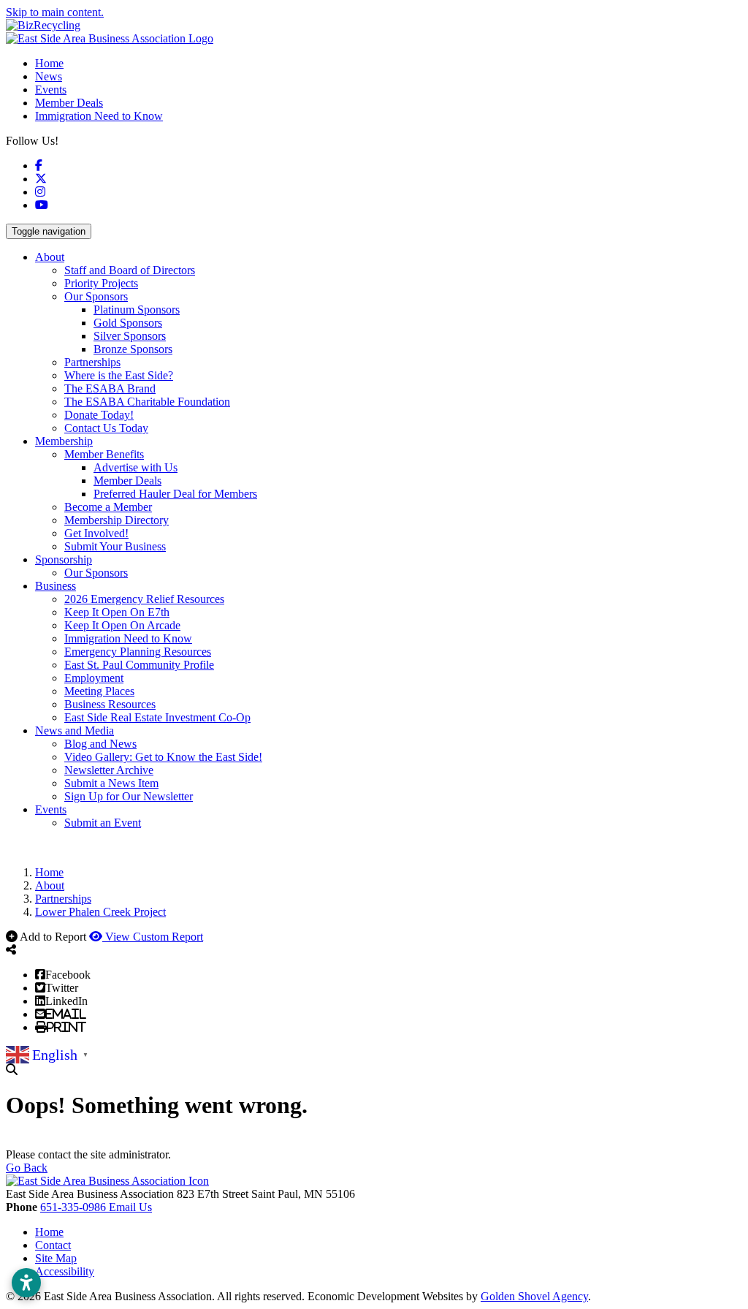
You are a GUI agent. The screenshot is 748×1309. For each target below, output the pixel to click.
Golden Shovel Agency (534, 1296)
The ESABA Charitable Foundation (147, 401)
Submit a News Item (111, 783)
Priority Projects (101, 283)
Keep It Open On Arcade (122, 625)
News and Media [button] (74, 730)
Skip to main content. (55, 12)
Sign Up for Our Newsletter (128, 796)
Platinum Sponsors (137, 309)
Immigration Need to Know (99, 116)
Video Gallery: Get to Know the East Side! (163, 757)
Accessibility (64, 1271)
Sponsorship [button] (63, 559)
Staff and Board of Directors (129, 270)
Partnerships (92, 362)
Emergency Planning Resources (137, 651)
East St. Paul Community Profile (139, 665)
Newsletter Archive (108, 770)
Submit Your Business (115, 546)
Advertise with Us (136, 467)
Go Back (26, 1167)
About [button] (49, 257)
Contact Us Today (106, 428)
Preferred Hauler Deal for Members (175, 493)
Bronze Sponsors (133, 349)
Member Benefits (104, 454)
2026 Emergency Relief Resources (144, 599)
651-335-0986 (74, 1207)
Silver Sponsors (130, 336)
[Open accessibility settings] (26, 1282)
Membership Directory (116, 520)
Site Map (56, 1258)
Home (49, 63)
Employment (93, 678)
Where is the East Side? (118, 375)
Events (50, 89)
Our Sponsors (96, 296)
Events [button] (50, 809)
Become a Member (108, 507)
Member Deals (69, 102)
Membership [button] (64, 441)
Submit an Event (102, 822)
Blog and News (100, 743)
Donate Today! (99, 415)
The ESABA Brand (110, 388)
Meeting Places (99, 691)
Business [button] (55, 586)
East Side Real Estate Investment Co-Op (157, 717)
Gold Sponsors (128, 322)
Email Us (130, 1207)
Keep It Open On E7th (116, 612)
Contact (53, 1245)
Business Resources (110, 704)
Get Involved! (96, 533)
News (48, 76)
